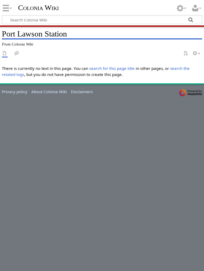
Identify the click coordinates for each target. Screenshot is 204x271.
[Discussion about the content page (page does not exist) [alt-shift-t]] (17, 54)
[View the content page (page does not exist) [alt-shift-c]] (5, 54)
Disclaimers (82, 91)
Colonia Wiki (38, 7)
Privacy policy (14, 91)
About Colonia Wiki (49, 91)
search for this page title (112, 68)
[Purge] (185, 54)
